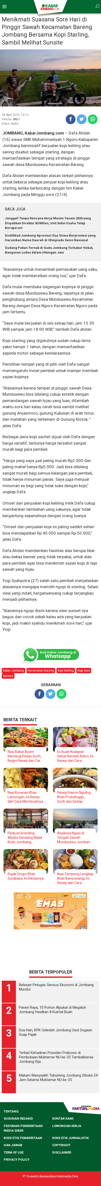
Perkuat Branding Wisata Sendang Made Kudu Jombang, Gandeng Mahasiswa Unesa (25, 837)
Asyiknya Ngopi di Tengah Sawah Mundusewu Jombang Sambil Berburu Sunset (75, 837)
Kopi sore (83, 670)
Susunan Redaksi (18, 1118)
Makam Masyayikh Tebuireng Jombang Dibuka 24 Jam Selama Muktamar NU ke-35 (58, 1077)
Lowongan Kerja (66, 1126)
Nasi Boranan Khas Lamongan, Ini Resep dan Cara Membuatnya (25, 797)
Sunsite (8, 676)
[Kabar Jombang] (50, 7)
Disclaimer (61, 1152)
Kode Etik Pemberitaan (23, 1138)
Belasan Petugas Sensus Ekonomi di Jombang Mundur (56, 987)
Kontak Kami (63, 1118)
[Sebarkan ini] (71, 119)
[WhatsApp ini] (93, 119)
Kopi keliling (66, 670)
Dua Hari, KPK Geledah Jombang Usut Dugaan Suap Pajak (55, 1032)
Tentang (11, 1111)
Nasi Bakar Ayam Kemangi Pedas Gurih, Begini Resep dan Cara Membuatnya (25, 756)
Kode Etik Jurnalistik (70, 1138)
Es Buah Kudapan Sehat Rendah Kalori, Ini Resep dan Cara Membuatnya (75, 756)
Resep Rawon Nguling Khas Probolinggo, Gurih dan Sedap (74, 797)
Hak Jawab (13, 1145)
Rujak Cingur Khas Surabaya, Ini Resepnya (26, 876)
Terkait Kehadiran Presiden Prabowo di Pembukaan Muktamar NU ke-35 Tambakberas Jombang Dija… (56, 1057)
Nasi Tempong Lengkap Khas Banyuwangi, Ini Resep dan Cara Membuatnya (75, 878)
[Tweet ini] (82, 119)
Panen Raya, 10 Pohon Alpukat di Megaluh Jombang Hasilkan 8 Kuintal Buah (52, 1009)
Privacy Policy (16, 1159)
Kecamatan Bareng (41, 670)
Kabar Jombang (13, 670)
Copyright (61, 1145)
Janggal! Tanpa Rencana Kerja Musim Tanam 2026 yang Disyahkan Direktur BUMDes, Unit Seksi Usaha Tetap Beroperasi (48, 223)
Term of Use (14, 1152)
